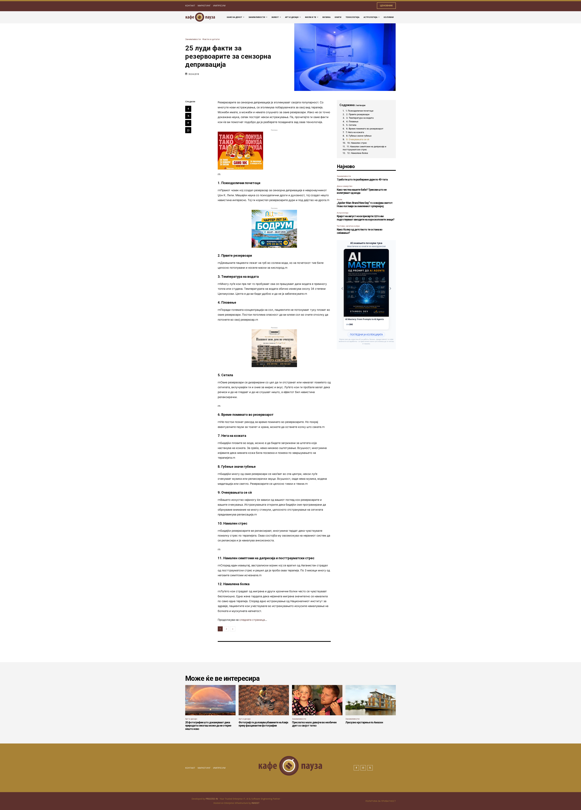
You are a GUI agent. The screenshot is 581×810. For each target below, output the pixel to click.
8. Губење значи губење (358, 135)
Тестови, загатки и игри (348, 226)
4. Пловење (352, 121)
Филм (339, 199)
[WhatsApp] (188, 130)
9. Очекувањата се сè (357, 139)
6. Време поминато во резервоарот (364, 128)
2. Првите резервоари (357, 114)
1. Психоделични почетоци (359, 110)
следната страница (252, 619)
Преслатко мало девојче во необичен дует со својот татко (314, 724)
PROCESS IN (212, 798)
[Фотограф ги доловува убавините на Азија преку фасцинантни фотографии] (264, 700)
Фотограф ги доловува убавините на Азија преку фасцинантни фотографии (263, 724)
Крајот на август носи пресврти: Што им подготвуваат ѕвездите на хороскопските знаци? (365, 218)
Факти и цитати (211, 39)
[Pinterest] (188, 123)
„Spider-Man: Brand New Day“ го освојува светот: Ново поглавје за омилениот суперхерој (365, 204)
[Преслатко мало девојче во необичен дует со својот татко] (317, 700)
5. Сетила (351, 125)
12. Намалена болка (357, 153)
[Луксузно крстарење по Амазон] (370, 700)
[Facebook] (188, 109)
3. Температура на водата (360, 118)
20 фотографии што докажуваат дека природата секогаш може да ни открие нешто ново (208, 725)
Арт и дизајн (191, 718)
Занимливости (193, 39)
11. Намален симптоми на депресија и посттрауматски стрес (364, 148)
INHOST (255, 803)
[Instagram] (363, 767)
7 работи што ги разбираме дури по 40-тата (362, 179)
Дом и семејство (344, 186)
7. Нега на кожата (355, 132)
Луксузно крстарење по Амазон (364, 722)
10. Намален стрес (357, 143)
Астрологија (342, 212)
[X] (188, 116)
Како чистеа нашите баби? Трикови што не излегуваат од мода (362, 191)
